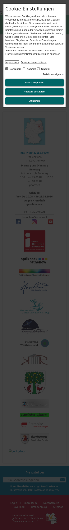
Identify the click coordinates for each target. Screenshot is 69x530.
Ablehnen (34, 100)
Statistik (45, 69)
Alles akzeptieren (34, 82)
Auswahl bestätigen (34, 91)
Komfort (31, 69)
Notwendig (15, 69)
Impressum (12, 62)
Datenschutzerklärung (34, 62)
